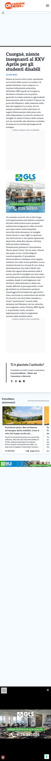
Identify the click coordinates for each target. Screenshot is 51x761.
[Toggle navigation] (47, 5)
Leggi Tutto (35, 451)
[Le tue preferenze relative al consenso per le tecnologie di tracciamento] (46, 756)
